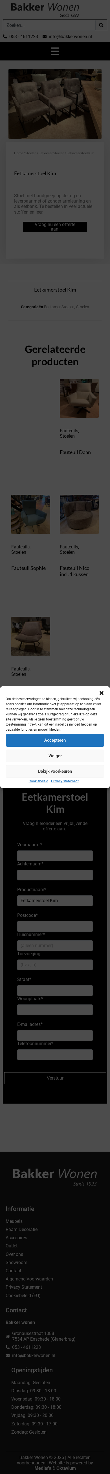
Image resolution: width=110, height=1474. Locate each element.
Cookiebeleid (38, 781)
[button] (101, 693)
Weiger (55, 755)
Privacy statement (65, 781)
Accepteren (55, 740)
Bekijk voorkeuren (55, 771)
